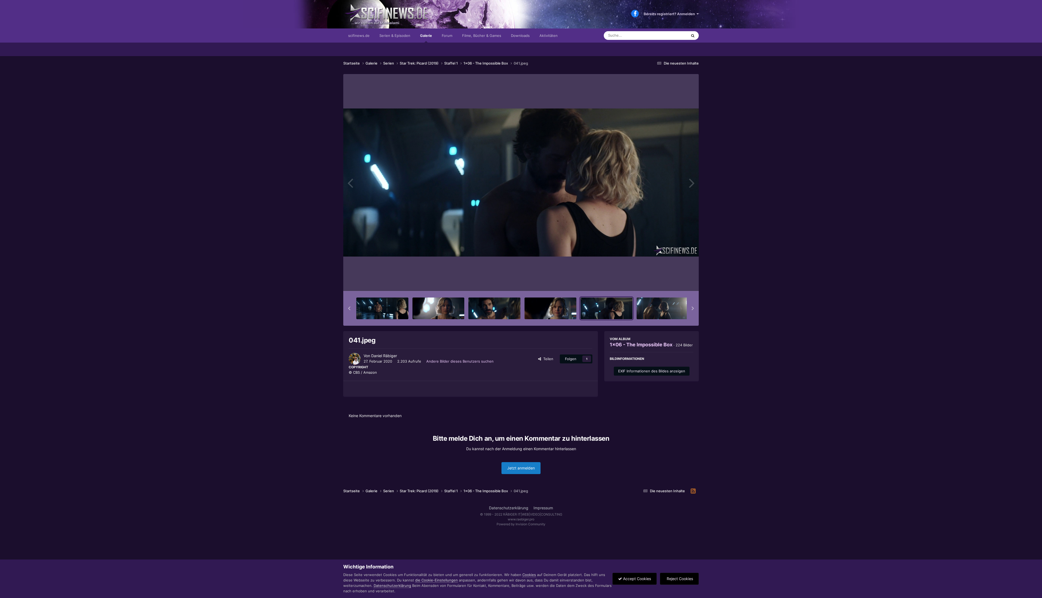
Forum (447, 35)
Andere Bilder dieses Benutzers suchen (460, 361)
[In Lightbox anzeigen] (521, 182)
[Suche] (693, 35)
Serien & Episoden (394, 35)
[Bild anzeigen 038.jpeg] (438, 308)
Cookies (529, 575)
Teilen (547, 359)
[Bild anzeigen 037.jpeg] (382, 308)
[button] (349, 308)
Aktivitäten (548, 35)
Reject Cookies (679, 578)
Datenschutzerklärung (508, 508)
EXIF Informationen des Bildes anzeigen (651, 371)
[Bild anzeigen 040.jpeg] (551, 308)
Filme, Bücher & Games (481, 35)
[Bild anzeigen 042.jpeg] (663, 308)
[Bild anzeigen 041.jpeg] (606, 308)
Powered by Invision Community (521, 524)
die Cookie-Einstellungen (436, 580)
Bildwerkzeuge (674, 281)
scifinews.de (359, 35)
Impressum (543, 508)
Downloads (520, 35)
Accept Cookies (636, 578)
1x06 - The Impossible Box (641, 344)
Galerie (426, 35)
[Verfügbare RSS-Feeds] (693, 491)
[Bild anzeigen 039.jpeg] (494, 308)
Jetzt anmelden (521, 468)
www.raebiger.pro (521, 519)
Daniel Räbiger (384, 355)
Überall (674, 35)
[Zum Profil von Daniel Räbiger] (355, 359)
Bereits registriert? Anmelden (670, 14)
